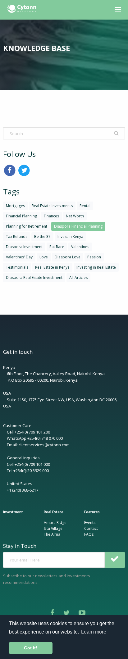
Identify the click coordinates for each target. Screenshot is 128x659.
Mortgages (15, 205)
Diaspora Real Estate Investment (34, 277)
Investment (13, 512)
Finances (51, 216)
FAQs (89, 534)
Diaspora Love (67, 257)
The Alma (52, 534)
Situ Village (53, 528)
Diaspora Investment (24, 246)
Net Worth (75, 216)
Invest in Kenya (70, 236)
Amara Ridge (55, 522)
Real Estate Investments (52, 205)
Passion (94, 257)
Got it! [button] (30, 647)
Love (43, 257)
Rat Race (56, 246)
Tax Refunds (16, 236)
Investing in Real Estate (96, 267)
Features (92, 512)
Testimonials (17, 267)
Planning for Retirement (26, 226)
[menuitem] (22, 8)
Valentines (80, 246)
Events (89, 522)
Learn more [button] (93, 631)
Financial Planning (21, 216)
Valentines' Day (19, 257)
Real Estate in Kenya (52, 267)
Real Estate (53, 512)
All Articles (78, 277)
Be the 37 (42, 236)
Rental (85, 205)
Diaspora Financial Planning (78, 226)
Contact (91, 528)
